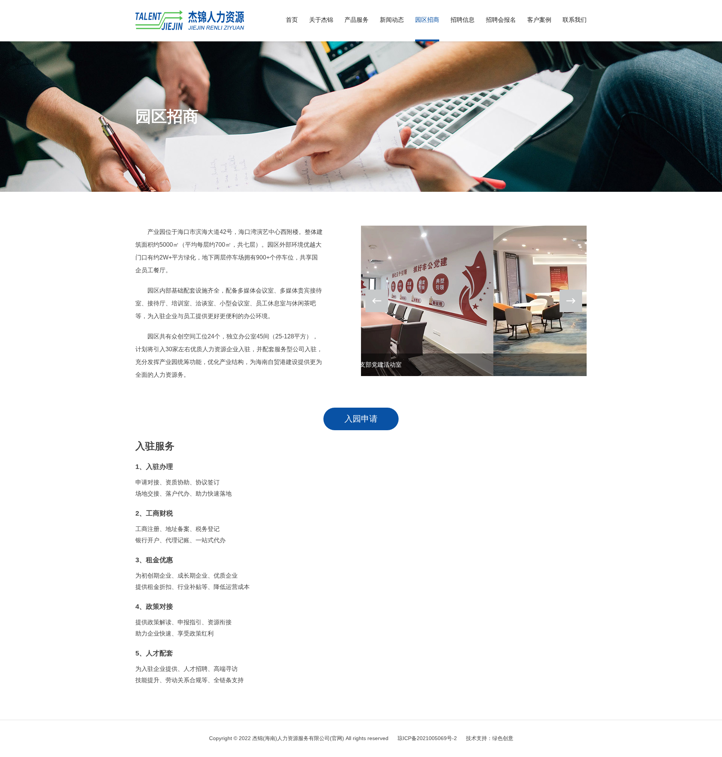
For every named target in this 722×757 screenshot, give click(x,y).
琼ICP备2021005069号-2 (427, 738)
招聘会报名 (501, 20)
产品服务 (356, 20)
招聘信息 (462, 20)
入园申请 (361, 418)
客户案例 (539, 20)
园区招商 (427, 20)
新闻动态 (392, 20)
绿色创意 (502, 738)
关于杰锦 (321, 20)
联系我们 (575, 20)
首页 (292, 20)
